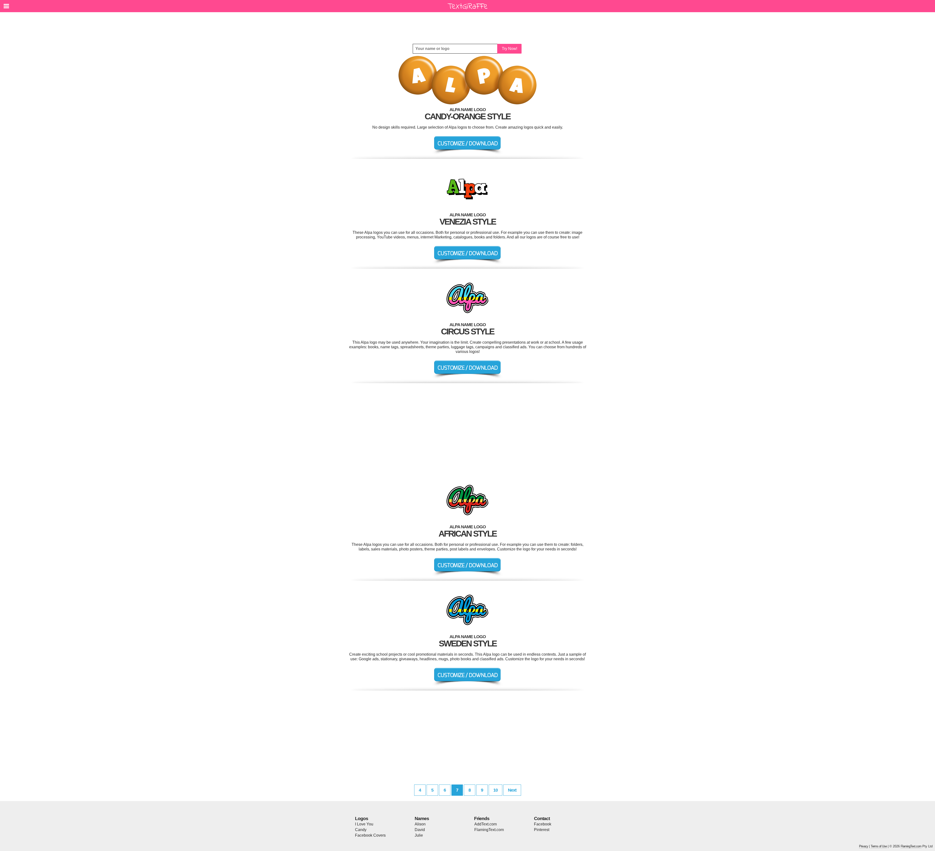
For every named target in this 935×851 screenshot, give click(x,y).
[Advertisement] (468, 24)
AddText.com (485, 824)
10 (495, 790)
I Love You (364, 824)
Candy (360, 830)
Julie (419, 835)
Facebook (542, 824)
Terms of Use (879, 846)
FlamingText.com (489, 830)
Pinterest (541, 830)
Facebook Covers (370, 835)
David (420, 830)
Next (512, 790)
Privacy (863, 846)
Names (422, 818)
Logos (361, 818)
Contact (542, 818)
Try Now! (509, 49)
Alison (420, 824)
